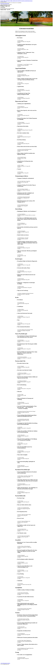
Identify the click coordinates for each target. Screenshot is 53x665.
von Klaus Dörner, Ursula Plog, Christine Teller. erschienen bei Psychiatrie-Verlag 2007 (27, 474)
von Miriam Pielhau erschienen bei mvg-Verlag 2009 (22, 309)
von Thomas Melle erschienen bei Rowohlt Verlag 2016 (23, 142)
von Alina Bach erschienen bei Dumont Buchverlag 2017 (24, 135)
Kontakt (15, 0)
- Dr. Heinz (10, 0)
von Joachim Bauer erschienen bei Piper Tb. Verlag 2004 (27, 338)
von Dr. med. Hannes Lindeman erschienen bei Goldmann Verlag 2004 (26, 188)
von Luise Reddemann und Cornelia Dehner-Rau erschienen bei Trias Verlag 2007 (27, 647)
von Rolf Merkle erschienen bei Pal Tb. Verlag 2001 (25, 599)
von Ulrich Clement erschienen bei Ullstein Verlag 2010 (23, 457)
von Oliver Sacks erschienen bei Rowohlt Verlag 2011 (23, 500)
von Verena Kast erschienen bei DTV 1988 (27, 253)
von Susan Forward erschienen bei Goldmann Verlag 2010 (27, 245)
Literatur (31, 0)
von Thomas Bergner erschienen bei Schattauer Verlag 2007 (27, 121)
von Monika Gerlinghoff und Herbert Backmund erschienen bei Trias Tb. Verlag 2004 (25, 293)
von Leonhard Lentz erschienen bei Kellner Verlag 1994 (23, 302)
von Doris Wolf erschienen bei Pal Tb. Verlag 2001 (27, 81)
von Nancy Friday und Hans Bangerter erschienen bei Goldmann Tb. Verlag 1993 (27, 545)
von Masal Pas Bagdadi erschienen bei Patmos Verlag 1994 (27, 230)
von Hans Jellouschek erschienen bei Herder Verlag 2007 (26, 464)
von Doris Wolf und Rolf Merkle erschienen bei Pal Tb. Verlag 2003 (26, 592)
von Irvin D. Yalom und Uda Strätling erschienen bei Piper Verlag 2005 (23, 535)
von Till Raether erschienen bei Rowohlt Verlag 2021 (26, 113)
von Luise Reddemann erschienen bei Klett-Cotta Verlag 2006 (24, 633)
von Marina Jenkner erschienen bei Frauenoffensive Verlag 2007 (26, 285)
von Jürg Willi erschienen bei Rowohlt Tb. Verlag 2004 (27, 426)
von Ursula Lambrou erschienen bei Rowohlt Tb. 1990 (27, 47)
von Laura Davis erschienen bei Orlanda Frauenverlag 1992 (24, 583)
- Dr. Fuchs (7, 0)
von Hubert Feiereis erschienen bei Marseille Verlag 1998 (26, 277)
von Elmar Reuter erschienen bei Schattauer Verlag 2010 (24, 315)
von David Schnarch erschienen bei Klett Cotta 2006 (25, 561)
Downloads (25, 0)
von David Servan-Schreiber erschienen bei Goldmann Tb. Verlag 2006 (27, 355)
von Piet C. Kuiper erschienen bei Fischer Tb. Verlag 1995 (25, 164)
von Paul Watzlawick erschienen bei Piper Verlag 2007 (24, 106)
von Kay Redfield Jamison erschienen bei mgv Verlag (26, 156)
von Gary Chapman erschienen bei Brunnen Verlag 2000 (23, 366)
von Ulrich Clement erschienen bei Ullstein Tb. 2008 (24, 568)
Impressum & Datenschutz (4, 3)
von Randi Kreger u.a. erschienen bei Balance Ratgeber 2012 (27, 490)
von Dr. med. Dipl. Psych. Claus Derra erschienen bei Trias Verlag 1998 (25, 181)
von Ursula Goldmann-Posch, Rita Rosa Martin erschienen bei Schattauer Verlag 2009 (25, 329)
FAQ (20, 0)
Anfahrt (18, 0)
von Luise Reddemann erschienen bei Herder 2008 (27, 221)
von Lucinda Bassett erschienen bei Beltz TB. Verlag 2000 (23, 89)
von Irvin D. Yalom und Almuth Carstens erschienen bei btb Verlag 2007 (24, 514)
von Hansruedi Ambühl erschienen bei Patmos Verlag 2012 (24, 657)
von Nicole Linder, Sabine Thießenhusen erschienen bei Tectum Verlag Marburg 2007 (27, 640)
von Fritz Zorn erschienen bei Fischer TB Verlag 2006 (23, 322)
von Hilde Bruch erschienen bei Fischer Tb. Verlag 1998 (27, 263)
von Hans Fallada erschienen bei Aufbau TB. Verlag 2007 (23, 40)
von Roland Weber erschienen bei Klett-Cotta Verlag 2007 (24, 449)
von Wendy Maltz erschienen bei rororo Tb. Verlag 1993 (23, 576)
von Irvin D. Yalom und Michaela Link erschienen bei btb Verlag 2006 (23, 521)
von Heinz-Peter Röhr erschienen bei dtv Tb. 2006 (27, 625)
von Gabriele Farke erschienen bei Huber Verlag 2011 (25, 55)
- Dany (4, 0)
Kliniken (28, 0)
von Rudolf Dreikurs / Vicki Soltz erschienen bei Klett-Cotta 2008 (23, 237)
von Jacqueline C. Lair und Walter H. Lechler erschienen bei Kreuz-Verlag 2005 (27, 63)
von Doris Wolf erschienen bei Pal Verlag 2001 (27, 441)
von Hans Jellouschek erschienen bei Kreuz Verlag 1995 (27, 433)
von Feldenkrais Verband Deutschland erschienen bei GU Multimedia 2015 (25, 195)
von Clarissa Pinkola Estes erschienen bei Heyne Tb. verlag (26, 528)
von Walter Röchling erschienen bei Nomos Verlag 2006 (25, 401)
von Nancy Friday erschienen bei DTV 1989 (21, 394)
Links (22, 0)
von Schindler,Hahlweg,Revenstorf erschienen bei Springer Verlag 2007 (26, 418)
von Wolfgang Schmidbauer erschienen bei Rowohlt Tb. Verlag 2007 (27, 379)
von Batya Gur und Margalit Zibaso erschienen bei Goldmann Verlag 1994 (24, 507)
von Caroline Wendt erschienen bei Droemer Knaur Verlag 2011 (24, 270)
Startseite (1, 0)
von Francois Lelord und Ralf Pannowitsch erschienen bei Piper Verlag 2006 (27, 149)
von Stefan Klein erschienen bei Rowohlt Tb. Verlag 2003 (27, 346)
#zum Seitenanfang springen (5, 663)
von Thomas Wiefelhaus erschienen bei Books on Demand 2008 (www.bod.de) (27, 214)
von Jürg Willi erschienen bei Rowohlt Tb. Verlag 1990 (24, 387)
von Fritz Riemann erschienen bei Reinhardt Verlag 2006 (23, 96)
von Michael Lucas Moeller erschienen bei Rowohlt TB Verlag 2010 (24, 372)
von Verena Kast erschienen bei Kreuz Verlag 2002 (22, 171)
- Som (13, 0)
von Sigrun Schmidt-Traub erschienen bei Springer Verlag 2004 (26, 73)
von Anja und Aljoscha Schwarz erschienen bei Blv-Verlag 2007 (26, 203)
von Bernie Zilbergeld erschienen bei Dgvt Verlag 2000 (27, 554)
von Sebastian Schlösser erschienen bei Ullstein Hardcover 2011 (27, 482)
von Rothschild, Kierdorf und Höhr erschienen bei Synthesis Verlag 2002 (27, 617)
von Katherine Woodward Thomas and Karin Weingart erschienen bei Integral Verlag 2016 (27, 410)
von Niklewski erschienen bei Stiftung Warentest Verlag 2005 (24, 128)
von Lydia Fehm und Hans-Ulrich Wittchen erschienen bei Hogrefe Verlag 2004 (27, 607)
